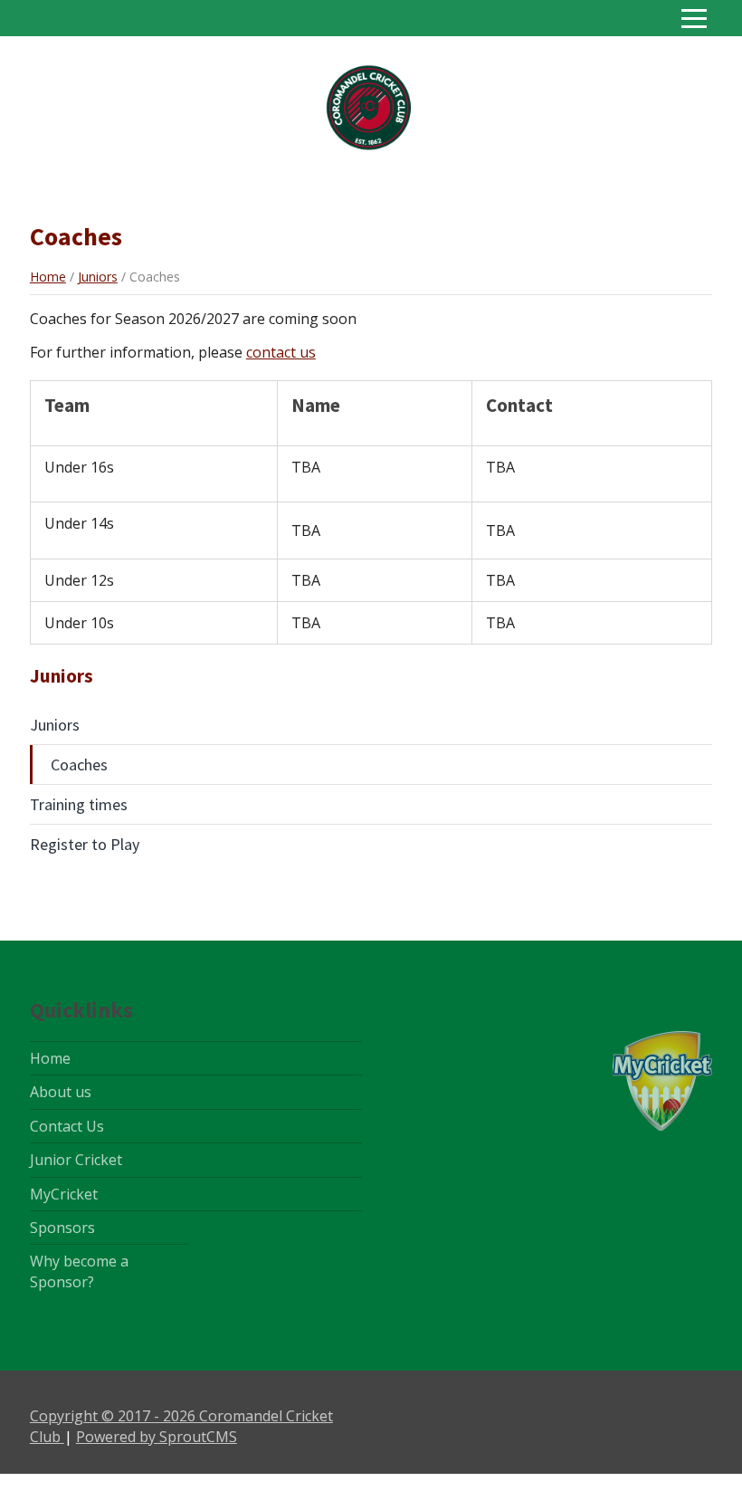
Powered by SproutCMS (156, 1437)
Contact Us (67, 1126)
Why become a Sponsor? (79, 1271)
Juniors (98, 276)
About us (60, 1092)
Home (48, 276)
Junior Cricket (76, 1160)
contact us (281, 352)
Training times (79, 804)
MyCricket (64, 1194)
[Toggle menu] (694, 18)
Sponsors (62, 1228)
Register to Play (84, 844)
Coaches (79, 764)
